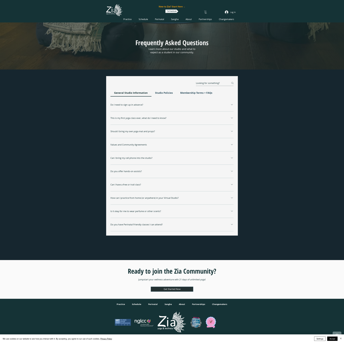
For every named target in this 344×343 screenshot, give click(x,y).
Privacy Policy (106, 338)
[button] (206, 12)
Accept (332, 338)
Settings (319, 338)
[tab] (130, 93)
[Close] (340, 339)
